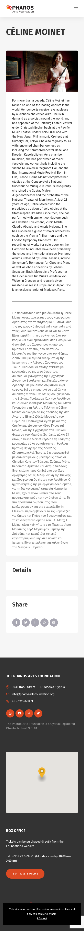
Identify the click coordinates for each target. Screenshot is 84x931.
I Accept (42, 918)
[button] (42, 775)
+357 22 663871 (22, 701)
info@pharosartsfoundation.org (33, 694)
